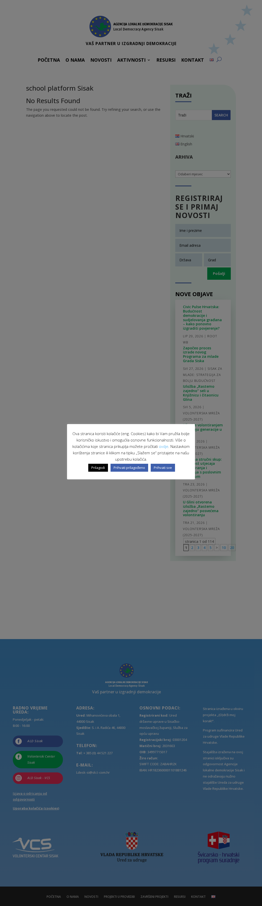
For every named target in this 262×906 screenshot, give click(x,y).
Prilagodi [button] (98, 467)
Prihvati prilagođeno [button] (129, 467)
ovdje (163, 446)
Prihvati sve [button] (163, 467)
